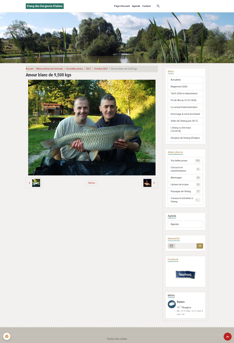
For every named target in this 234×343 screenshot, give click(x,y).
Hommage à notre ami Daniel (185, 114)
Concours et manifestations (185, 169)
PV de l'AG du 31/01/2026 (183, 100)
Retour (91, 183)
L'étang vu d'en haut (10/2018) (181, 129)
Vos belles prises (74, 68)
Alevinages (185, 177)
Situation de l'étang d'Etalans (185, 138)
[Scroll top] (228, 337)
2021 (88, 68)
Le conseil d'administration (184, 107)
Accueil (29, 68)
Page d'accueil (122, 6)
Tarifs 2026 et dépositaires (184, 93)
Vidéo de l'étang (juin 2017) (184, 121)
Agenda (136, 6)
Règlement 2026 (179, 86)
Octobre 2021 (101, 68)
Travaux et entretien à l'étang (185, 200)
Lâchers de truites (185, 184)
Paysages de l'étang (185, 191)
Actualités (176, 79)
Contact (146, 6)
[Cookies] (6, 336)
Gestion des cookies (117, 339)
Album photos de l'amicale (49, 68)
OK (200, 246)
